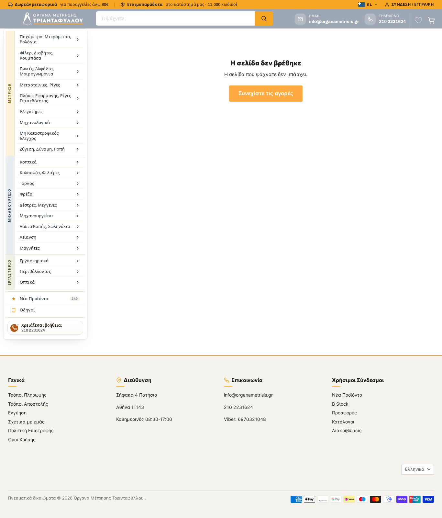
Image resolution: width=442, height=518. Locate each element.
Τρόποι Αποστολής (28, 404)
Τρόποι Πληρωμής (27, 395)
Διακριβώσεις (347, 430)
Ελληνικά (414, 469)
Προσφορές (344, 412)
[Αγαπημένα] (418, 20)
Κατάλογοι (343, 421)
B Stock (340, 404)
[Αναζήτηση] (264, 18)
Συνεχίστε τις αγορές (265, 93)
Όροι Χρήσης (22, 439)
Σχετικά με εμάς (26, 421)
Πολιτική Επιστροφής (31, 430)
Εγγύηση (17, 412)
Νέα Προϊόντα (347, 395)
